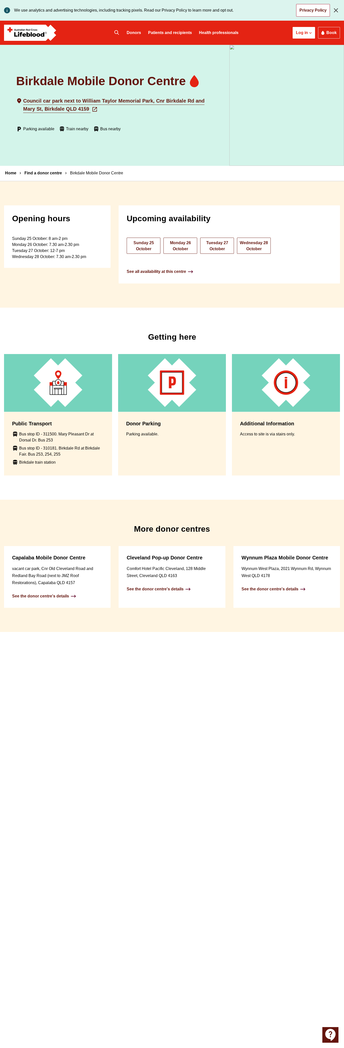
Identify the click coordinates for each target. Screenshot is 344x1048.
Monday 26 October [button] (180, 246)
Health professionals (218, 32)
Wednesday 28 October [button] (254, 246)
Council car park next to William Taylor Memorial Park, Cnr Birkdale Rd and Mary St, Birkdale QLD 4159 (113, 105)
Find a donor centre (43, 173)
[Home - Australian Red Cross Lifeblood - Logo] (30, 33)
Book (331, 32)
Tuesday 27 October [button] (217, 246)
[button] (304, 33)
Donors (134, 32)
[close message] (337, 10)
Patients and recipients (170, 32)
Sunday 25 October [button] (143, 246)
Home (10, 173)
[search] (117, 33)
